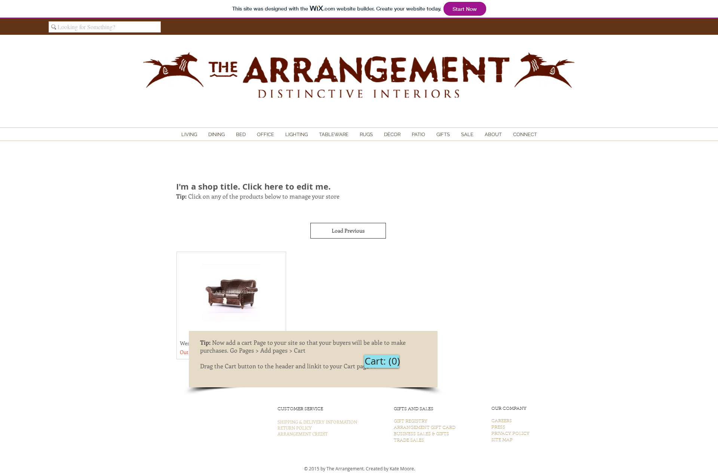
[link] (382, 361)
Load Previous (348, 230)
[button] (189, 134)
